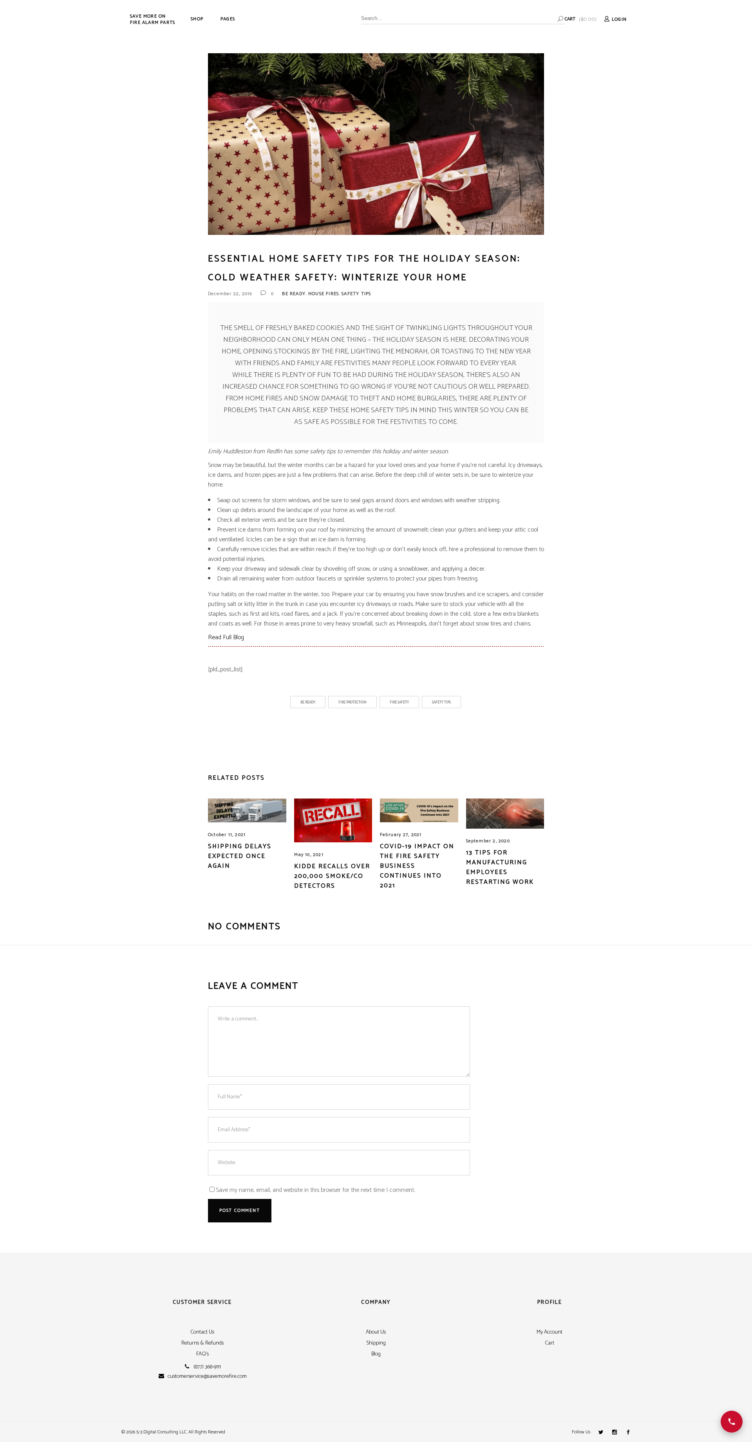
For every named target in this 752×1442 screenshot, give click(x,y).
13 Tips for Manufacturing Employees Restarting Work (500, 867)
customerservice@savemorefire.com (207, 1376)
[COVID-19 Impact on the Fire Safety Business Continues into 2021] (419, 811)
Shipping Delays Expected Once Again (239, 856)
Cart (549, 1343)
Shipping (376, 1343)
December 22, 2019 (230, 293)
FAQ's (202, 1354)
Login (619, 19)
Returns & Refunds (202, 1343)
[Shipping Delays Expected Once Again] (247, 811)
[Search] (560, 19)
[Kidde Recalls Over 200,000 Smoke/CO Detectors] (333, 820)
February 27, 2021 (400, 834)
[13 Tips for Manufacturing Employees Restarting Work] (505, 814)
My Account (549, 1332)
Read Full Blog (226, 637)
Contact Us (202, 1332)
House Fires (323, 293)
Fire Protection (352, 702)
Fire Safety (399, 702)
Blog (376, 1354)
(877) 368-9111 (207, 1367)
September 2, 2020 (488, 841)
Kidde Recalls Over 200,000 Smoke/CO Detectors (332, 876)
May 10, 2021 (309, 854)
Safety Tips (356, 293)
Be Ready (294, 293)
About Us (376, 1332)
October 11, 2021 (227, 834)
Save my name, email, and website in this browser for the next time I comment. (315, 1190)
